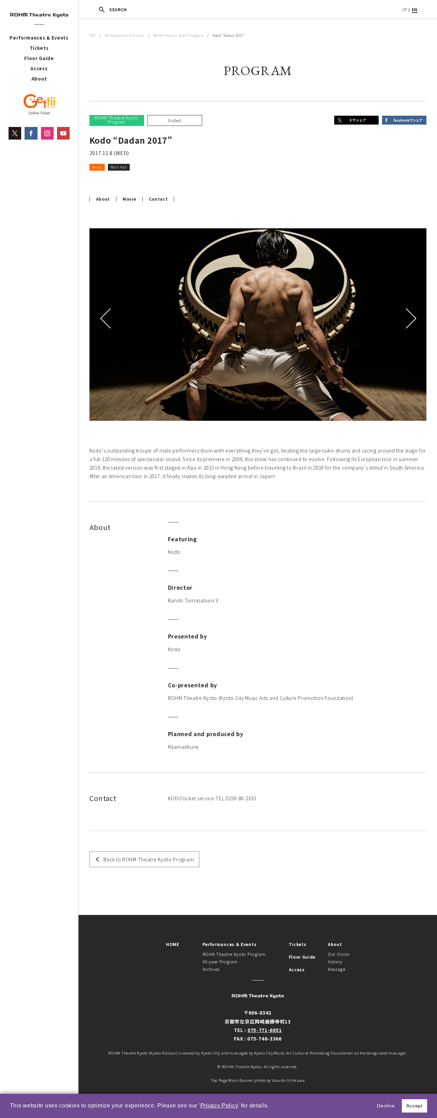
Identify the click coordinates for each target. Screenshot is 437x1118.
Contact (158, 199)
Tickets (39, 48)
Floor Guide (39, 58)
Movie (129, 199)
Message (337, 969)
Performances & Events (39, 37)
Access (38, 68)
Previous (106, 318)
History (335, 961)
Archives (211, 969)
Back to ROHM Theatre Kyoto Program (148, 859)
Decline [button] (386, 1105)
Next (409, 318)
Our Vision (339, 954)
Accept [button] (414, 1105)
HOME (172, 944)
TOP (92, 35)
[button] (271, 1106)
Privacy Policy (219, 1105)
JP (404, 9)
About (39, 78)
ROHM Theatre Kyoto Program (178, 35)
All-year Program (220, 961)
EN (415, 9)
